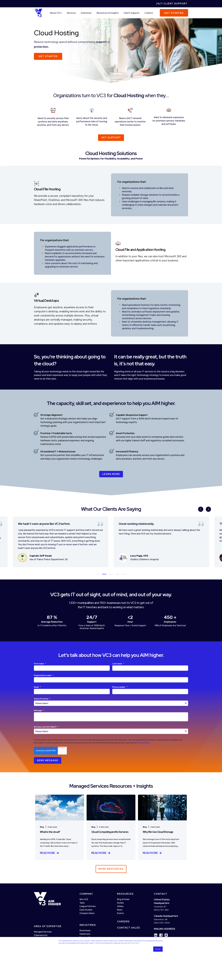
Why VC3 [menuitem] (84, 899)
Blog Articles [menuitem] (123, 899)
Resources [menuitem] (125, 893)
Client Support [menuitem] (131, 12)
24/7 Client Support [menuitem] (171, 3)
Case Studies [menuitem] (86, 910)
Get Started (174, 12)
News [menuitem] (119, 910)
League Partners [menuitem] (88, 906)
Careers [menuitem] (149, 12)
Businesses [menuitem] (85, 930)
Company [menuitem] (86, 893)
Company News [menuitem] (87, 913)
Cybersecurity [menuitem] (41, 935)
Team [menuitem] (82, 903)
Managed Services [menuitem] (43, 932)
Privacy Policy (134, 943)
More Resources (111, 868)
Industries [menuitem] (86, 12)
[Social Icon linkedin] (155, 935)
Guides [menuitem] (120, 903)
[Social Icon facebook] (160, 935)
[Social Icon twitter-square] (165, 935)
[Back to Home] (38, 12)
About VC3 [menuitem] (56, 12)
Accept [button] (157, 949)
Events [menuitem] (120, 913)
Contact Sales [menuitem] (128, 927)
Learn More (111, 474)
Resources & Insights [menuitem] (108, 12)
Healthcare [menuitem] (85, 934)
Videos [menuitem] (120, 906)
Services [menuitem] (71, 12)
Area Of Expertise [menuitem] (48, 926)
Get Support (111, 137)
